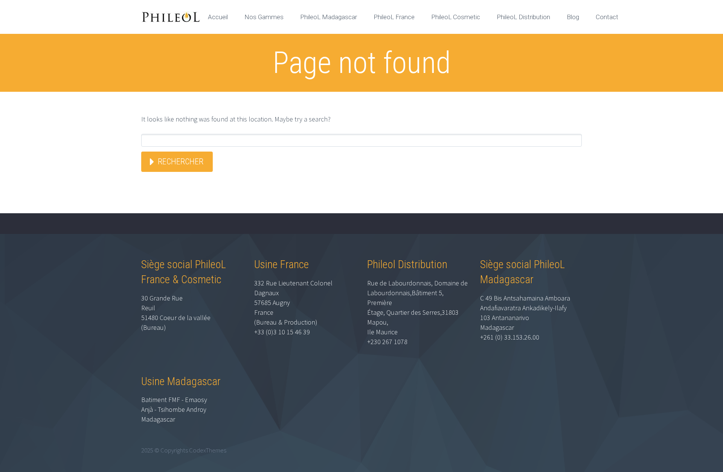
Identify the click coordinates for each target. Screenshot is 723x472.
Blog (573, 17)
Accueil (218, 17)
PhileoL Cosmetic (455, 17)
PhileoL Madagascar (328, 17)
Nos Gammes (264, 17)
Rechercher (180, 161)
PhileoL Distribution (523, 17)
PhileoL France (394, 17)
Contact (607, 17)
